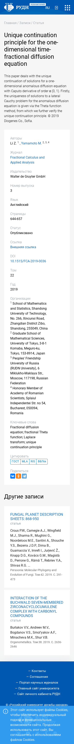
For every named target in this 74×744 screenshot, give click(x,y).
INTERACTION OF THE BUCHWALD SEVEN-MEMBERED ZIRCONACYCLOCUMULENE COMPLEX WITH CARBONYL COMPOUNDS (36, 607)
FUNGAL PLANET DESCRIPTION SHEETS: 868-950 (36, 516)
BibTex (42, 461)
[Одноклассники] (18, 476)
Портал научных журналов (38, 682)
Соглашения (39, 677)
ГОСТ (15, 461)
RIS (33, 461)
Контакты (39, 671)
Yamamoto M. (31, 143)
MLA (25, 461)
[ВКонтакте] (12, 476)
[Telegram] (24, 476)
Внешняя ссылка (23, 247)
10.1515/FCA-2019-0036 (28, 261)
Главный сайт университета (38, 688)
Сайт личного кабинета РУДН (38, 694)
